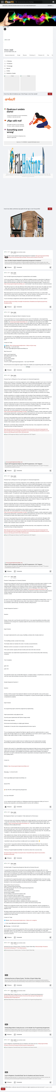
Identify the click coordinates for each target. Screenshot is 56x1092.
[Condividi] (50, 806)
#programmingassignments (41, 429)
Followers (41, 55)
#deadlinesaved (33, 301)
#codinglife (20, 301)
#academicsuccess (44, 430)
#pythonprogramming (42, 301)
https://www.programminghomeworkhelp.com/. (19, 823)
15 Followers (9, 63)
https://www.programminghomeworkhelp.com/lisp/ (15, 411)
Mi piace (25, 55)
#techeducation (25, 432)
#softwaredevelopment (34, 430)
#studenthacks (26, 301)
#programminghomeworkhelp (10, 301)
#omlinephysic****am (14, 948)
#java (33, 852)
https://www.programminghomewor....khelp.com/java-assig (23, 345)
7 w (11, 813)
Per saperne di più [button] (48, 1087)
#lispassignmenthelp (43, 1043)
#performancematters (40, 852)
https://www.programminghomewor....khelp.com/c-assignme (23, 920)
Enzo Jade (13, 252)
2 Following (9, 61)
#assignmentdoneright (9, 854)
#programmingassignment (28, 1045)
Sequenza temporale (9, 55)
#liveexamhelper (39, 946)
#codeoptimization (22, 852)
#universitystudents (30, 429)
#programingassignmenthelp (42, 255)
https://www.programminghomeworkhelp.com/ (14, 283)
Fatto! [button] (3, 1089)
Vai (50, 94)
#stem (19, 432)
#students (35, 257)
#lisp (5, 429)
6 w (11, 578)
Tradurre (14, 253)
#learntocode (7, 432)
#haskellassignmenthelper (20, 257)
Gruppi (18, 55)
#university (40, 257)
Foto (48, 55)
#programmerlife (14, 432)
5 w (11, 376)
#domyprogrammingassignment (35, 995)
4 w (11, 313)
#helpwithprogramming (9, 257)
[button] (28, 2)
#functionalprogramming (9, 430)
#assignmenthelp (8, 303)
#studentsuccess (25, 430)
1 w (11, 274)
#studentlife (29, 852)
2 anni (12, 944)
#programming (10, 429)
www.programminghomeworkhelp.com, (19, 322)
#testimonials (30, 257)
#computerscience (18, 429)
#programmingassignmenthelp (11, 995)
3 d (11, 253)
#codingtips (18, 430)
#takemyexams (22, 948)
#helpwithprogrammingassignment (12, 997)
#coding (24, 429)
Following (32, 55)
